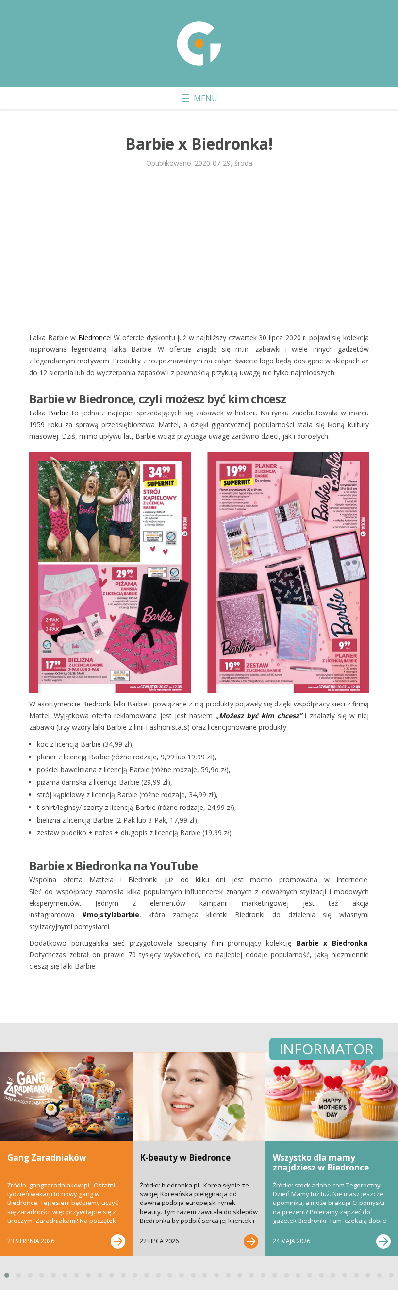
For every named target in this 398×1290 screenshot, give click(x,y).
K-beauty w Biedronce (185, 1157)
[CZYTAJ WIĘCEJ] (118, 1241)
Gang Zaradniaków (46, 1157)
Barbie (59, 412)
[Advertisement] (199, 249)
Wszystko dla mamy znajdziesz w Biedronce (321, 1162)
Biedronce (94, 337)
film (217, 942)
